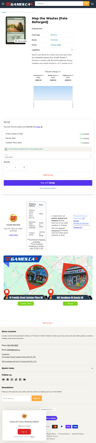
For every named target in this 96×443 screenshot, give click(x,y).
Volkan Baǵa (56, 45)
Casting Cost (37, 28)
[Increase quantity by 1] (24, 167)
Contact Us (78, 227)
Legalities (36, 50)
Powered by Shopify (48, 439)
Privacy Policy (51, 434)
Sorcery (54, 35)
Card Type (36, 35)
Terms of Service (64, 434)
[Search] (86, 3)
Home (4, 12)
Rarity (34, 40)
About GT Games (78, 434)
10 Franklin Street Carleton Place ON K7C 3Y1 (19, 357)
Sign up (36, 398)
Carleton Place (25, 303)
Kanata (70, 303)
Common (54, 40)
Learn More (13, 235)
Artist (34, 45)
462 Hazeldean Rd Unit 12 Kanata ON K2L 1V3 (19, 361)
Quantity (7, 162)
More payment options (48, 188)
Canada (47, 409)
